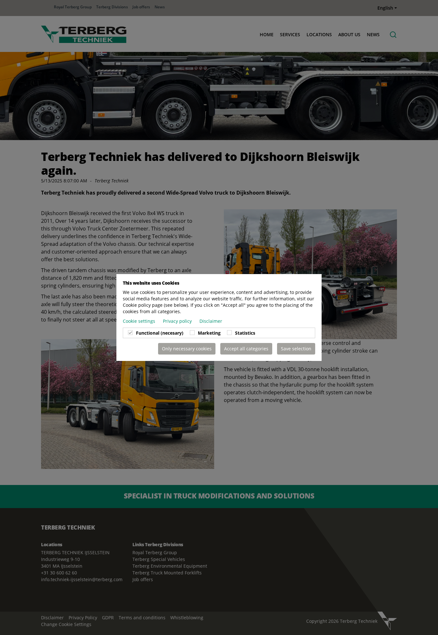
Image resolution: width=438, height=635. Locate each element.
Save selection (296, 349)
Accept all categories (246, 349)
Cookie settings (139, 321)
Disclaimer (210, 321)
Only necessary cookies (187, 349)
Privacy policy (178, 321)
